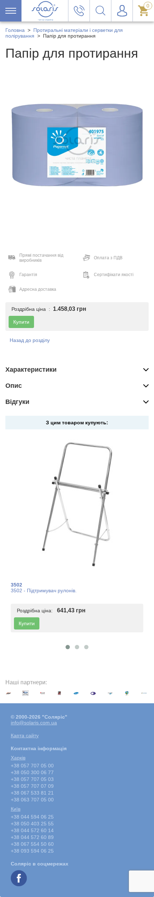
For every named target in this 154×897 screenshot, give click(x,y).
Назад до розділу (30, 340)
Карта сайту (25, 735)
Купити (27, 623)
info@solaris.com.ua (34, 722)
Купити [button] (21, 322)
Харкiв (18, 758)
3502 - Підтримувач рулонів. (44, 590)
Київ (15, 809)
